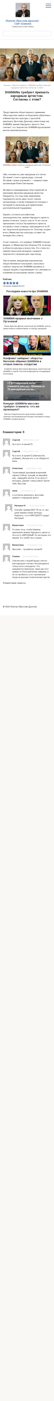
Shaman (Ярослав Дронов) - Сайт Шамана (22, 22)
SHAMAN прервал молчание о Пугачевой (22, 320)
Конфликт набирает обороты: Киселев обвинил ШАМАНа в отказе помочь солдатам (23, 361)
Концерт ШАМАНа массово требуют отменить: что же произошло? (21, 406)
